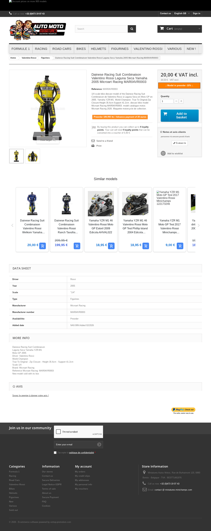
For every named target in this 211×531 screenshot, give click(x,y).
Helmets (13, 493)
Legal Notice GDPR (51, 484)
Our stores (47, 471)
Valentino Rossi (29, 58)
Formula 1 (14, 471)
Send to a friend (104, 141)
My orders (80, 471)
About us (46, 493)
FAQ (44, 501)
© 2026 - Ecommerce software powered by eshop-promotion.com (40, 522)
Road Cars (14, 480)
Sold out (13, 510)
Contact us (165, 13)
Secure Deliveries (51, 480)
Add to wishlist (175, 153)
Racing (12, 476)
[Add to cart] (42, 246)
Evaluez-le (180, 143)
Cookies (46, 506)
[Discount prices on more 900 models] (105, 5)
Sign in (196, 13)
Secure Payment (50, 497)
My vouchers (81, 489)
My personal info (83, 484)
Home (13, 58)
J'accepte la (76, 452)
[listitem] (32, 219)
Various (13, 506)
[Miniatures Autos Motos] (39, 30)
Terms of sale (49, 489)
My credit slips (82, 476)
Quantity (165, 96)
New (11, 501)
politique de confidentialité (81, 452)
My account (83, 466)
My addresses (82, 480)
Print (98, 146)
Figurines (45, 58)
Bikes (12, 489)
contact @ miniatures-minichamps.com (173, 490)
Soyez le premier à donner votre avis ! (30, 395)
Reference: (96, 89)
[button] (12, 225)
